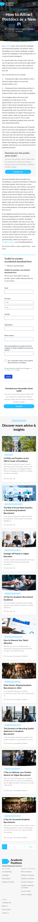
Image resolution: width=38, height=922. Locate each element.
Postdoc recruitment (27, 875)
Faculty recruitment (27, 882)
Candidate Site (6, 903)
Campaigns (5, 875)
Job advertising (6, 872)
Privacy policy (6, 909)
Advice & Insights (20, 29)
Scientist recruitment (27, 878)
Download (19, 406)
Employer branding (8, 882)
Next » (31, 847)
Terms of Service (13, 370)
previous (8, 46)
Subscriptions (6, 878)
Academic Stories (8, 242)
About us (5, 906)
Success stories (26, 891)
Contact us (5, 913)
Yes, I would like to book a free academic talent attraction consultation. (20, 362)
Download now (18, 172)
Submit (8, 377)
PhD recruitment (26, 872)
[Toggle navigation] (35, 3)
